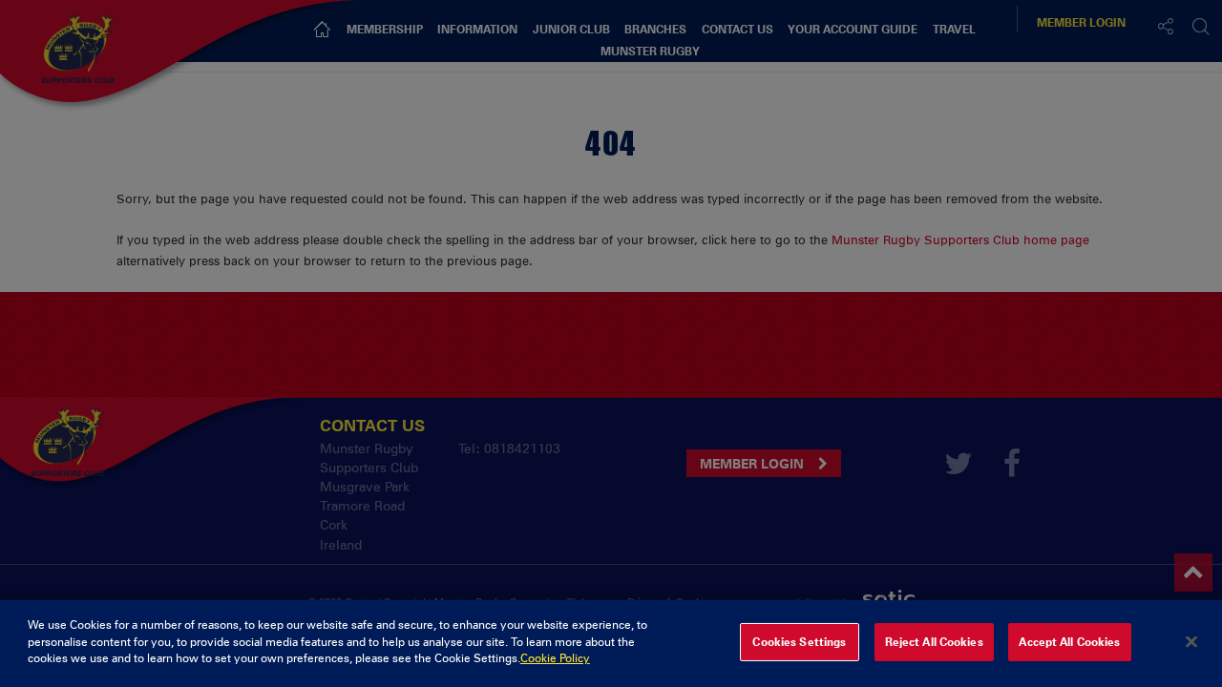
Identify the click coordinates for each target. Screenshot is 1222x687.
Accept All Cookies (1069, 642)
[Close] (1191, 642)
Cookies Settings (799, 642)
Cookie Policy (555, 658)
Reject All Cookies (934, 642)
